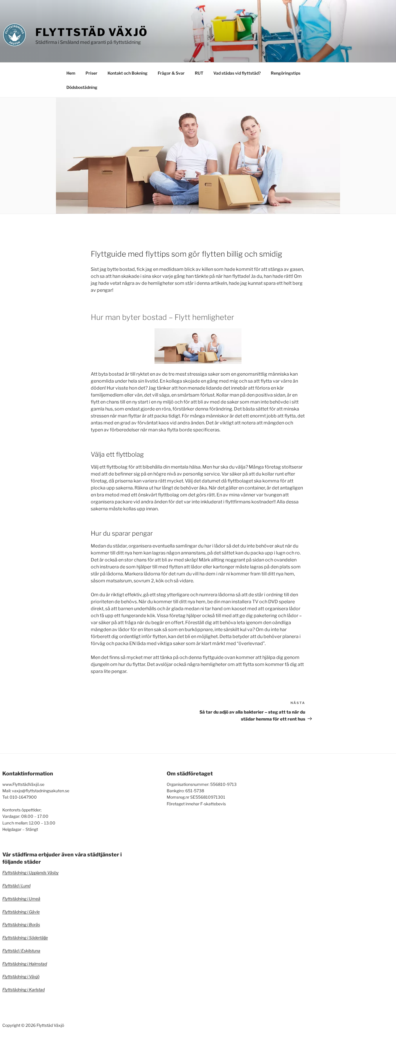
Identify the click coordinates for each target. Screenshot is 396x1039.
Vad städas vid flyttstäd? (237, 73)
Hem (70, 73)
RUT (199, 73)
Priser (91, 73)
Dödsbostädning (81, 87)
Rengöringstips (285, 73)
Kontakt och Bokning (128, 73)
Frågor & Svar (171, 73)
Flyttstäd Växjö (91, 32)
